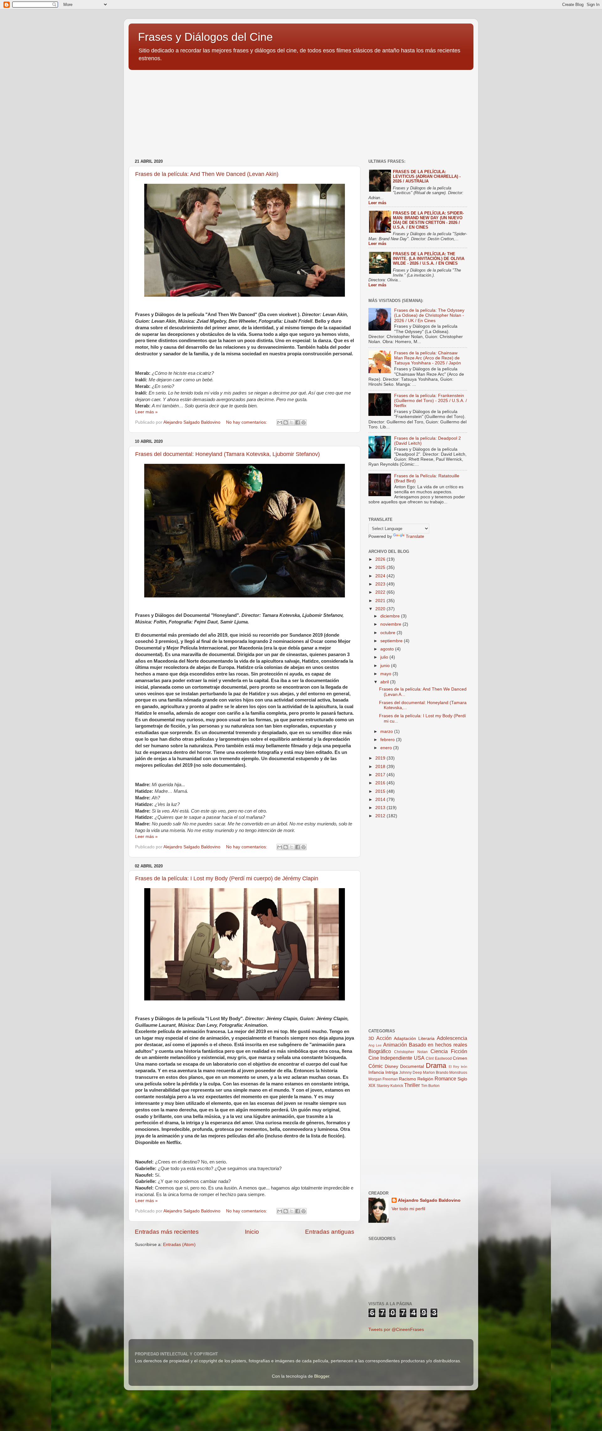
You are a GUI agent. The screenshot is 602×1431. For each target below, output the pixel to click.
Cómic (375, 1066)
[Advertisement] (176, 111)
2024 (381, 576)
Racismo (407, 1079)
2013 (381, 807)
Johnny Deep (410, 1072)
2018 (381, 766)
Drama (436, 1065)
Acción (384, 1038)
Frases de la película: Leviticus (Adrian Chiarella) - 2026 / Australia (427, 176)
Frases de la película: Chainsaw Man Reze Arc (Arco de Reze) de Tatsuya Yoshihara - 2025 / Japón (427, 358)
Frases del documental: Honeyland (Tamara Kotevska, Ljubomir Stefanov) (227, 454)
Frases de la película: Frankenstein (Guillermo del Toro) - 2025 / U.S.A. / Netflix (430, 400)
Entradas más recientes (167, 1231)
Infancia (376, 1072)
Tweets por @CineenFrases (396, 1329)
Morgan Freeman (383, 1079)
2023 (381, 584)
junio (385, 665)
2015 (381, 791)
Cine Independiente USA (396, 1058)
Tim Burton (430, 1086)
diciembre (390, 616)
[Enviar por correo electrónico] (280, 422)
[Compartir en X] (291, 422)
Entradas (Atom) (179, 1244)
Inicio (252, 1231)
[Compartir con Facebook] (297, 422)
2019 (381, 758)
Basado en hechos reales (438, 1044)
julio (384, 657)
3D (371, 1038)
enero (386, 747)
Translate (415, 536)
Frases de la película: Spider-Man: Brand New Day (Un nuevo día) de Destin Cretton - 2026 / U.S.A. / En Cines (428, 220)
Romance (445, 1078)
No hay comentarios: (247, 422)
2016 (381, 783)
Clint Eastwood (439, 1058)
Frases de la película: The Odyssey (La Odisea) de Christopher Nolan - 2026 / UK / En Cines (429, 315)
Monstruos (458, 1072)
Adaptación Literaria (414, 1038)
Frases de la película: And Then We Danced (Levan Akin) (206, 174)
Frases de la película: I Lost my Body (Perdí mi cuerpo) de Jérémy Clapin (226, 878)
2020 (381, 609)
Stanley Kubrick (390, 1086)
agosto (387, 649)
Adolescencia (452, 1038)
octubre (388, 632)
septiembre (392, 641)
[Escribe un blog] (286, 422)
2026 (381, 559)
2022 (381, 592)
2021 (381, 600)
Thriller (412, 1085)
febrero (388, 739)
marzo (387, 731)
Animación (395, 1044)
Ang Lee (375, 1045)
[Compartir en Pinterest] (303, 422)
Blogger (321, 1376)
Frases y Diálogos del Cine (205, 36)
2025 (381, 567)
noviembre (391, 624)
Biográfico (379, 1051)
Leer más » (146, 412)
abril (385, 682)
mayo (386, 673)
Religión (425, 1079)
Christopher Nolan (410, 1052)
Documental (412, 1066)
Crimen (460, 1058)
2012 (381, 816)
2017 (381, 774)
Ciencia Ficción (448, 1051)
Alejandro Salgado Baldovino (429, 1200)
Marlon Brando (435, 1072)
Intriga (391, 1072)
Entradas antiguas (329, 1231)
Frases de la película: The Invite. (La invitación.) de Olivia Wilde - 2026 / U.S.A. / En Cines (428, 259)
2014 (381, 799)
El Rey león (458, 1066)
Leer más (377, 202)
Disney (391, 1066)
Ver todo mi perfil (408, 1208)
